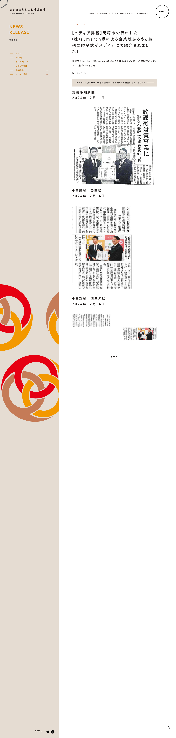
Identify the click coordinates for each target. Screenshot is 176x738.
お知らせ (20, 70)
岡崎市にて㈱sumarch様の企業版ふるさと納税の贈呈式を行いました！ (110, 82)
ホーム (92, 13)
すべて (19, 54)
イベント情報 (22, 74)
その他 (19, 58)
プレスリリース (22, 62)
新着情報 (103, 13)
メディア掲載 (22, 66)
